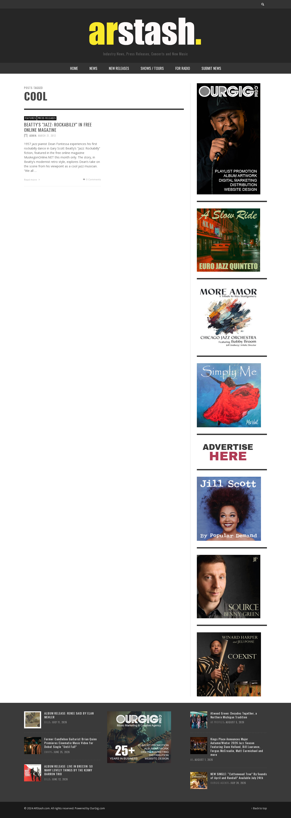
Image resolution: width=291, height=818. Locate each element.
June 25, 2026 (62, 751)
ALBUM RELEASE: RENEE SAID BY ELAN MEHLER (69, 715)
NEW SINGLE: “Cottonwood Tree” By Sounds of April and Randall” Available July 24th (238, 776)
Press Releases (47, 118)
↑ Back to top (259, 808)
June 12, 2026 (60, 779)
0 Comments (93, 179)
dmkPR (48, 751)
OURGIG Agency (219, 783)
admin (32, 135)
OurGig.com (97, 808)
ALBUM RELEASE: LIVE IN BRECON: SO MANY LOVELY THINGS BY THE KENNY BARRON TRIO (68, 770)
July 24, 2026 (238, 783)
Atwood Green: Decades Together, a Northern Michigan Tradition (233, 715)
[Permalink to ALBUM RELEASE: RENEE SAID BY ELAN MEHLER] (32, 719)
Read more (30, 179)
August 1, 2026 (204, 759)
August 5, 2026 (235, 722)
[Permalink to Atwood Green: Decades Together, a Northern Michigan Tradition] (198, 719)
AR (191, 759)
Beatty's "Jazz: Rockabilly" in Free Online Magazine (58, 127)
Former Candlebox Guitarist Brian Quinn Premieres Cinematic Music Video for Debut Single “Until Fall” (70, 743)
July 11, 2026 (59, 722)
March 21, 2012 (47, 135)
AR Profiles (217, 722)
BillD (47, 722)
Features (30, 118)
